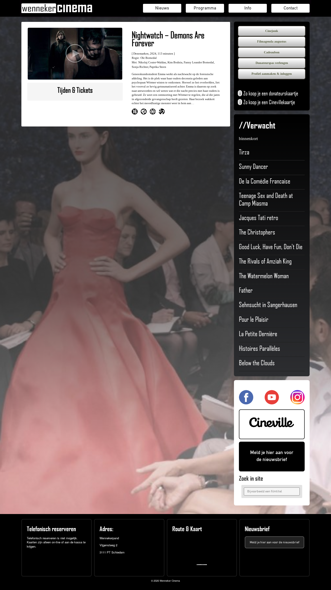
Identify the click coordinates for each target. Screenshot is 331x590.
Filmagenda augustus (271, 41)
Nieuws (162, 7)
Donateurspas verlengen (272, 63)
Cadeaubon (271, 52)
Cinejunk (271, 31)
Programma (205, 7)
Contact (290, 7)
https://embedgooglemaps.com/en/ (202, 564)
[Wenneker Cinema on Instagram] (297, 402)
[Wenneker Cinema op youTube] (272, 402)
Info (247, 7)
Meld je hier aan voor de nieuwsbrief (271, 456)
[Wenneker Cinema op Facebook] (246, 402)
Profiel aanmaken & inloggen (272, 74)
